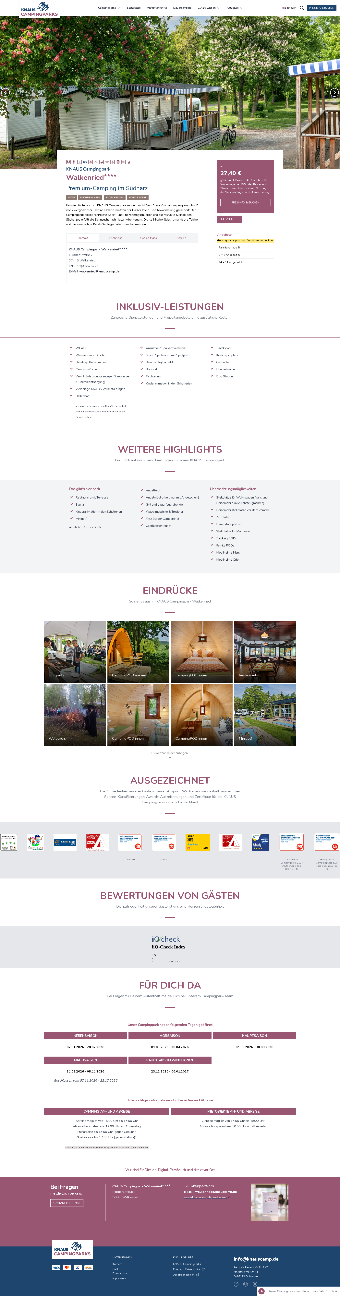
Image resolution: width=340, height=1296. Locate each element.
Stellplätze (134, 8)
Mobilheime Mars (228, 552)
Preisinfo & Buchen (321, 7)
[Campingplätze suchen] (301, 8)
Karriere (117, 1264)
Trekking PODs (226, 538)
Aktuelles (233, 8)
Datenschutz (120, 1273)
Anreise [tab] (181, 238)
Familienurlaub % (229, 247)
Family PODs (225, 545)
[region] (170, 92)
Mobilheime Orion (228, 559)
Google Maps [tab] (148, 238)
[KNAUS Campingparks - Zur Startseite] (39, 9)
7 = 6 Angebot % (229, 255)
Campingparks (107, 8)
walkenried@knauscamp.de (99, 271)
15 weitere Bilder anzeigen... (170, 753)
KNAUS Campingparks (187, 1264)
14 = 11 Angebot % (231, 262)
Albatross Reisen (184, 1275)
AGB (115, 1269)
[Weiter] (334, 92)
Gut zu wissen (207, 8)
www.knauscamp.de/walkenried (205, 1197)
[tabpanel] (132, 262)
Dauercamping (182, 8)
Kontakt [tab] (83, 238)
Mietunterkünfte (157, 8)
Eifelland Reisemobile (186, 1269)
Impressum (119, 1278)
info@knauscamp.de (256, 1259)
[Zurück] (5, 92)
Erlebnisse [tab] (115, 238)
